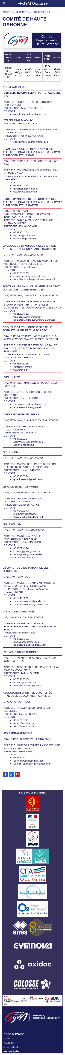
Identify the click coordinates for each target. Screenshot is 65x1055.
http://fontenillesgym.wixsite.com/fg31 (34, 320)
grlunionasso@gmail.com (27, 479)
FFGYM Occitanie (33, 3)
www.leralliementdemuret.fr (28, 517)
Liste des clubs (41, 12)
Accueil (7, 12)
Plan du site (8, 1043)
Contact (7, 1038)
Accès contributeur (12, 1047)
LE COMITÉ (21, 12)
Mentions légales (11, 1051)
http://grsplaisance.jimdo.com (29, 645)
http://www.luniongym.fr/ (27, 407)
